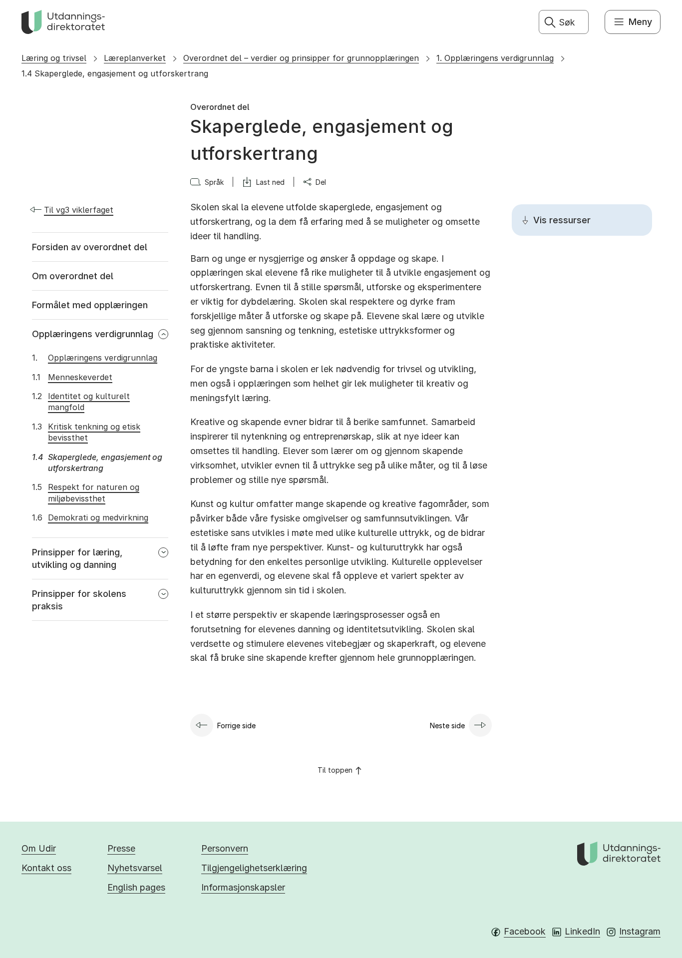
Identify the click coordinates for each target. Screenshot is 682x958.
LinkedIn (582, 931)
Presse (121, 848)
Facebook (525, 931)
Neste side (447, 725)
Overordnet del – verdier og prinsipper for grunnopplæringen (301, 58)
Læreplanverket (135, 58)
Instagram (640, 931)
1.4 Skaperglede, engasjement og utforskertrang (114, 73)
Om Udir (38, 848)
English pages (136, 887)
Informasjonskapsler (243, 887)
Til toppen (335, 770)
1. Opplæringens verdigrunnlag (495, 58)
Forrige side (236, 725)
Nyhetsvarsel (134, 868)
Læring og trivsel (53, 58)
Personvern (224, 848)
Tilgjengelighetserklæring (254, 868)
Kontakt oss (46, 868)
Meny (640, 21)
